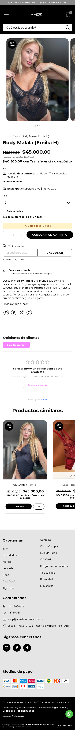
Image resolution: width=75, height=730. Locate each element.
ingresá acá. (59, 707)
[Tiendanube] (13, 716)
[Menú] (6, 14)
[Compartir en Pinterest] (29, 314)
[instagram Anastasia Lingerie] (6, 648)
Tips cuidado (47, 572)
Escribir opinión (38, 385)
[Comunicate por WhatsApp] (69, 714)
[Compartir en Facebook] (14, 314)
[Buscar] (68, 28)
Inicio (6, 136)
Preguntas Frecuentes (54, 566)
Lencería (8, 568)
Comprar (18, 506)
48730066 (14, 612)
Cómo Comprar (49, 546)
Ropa (6, 575)
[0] (68, 15)
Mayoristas (46, 585)
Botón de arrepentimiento (18, 711)
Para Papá (9, 581)
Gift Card (45, 559)
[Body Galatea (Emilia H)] (38, 507)
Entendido (65, 725)
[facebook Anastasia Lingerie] (17, 648)
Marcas (7, 561)
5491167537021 (17, 606)
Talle (5, 195)
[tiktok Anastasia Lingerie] (27, 648)
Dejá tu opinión (16, 344)
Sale (15, 136)
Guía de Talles (48, 553)
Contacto (45, 539)
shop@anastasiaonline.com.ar (26, 619)
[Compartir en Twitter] (22, 314)
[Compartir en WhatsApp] (6, 313)
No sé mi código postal (14, 259)
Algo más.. (9, 588)
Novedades (10, 555)
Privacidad (46, 579)
